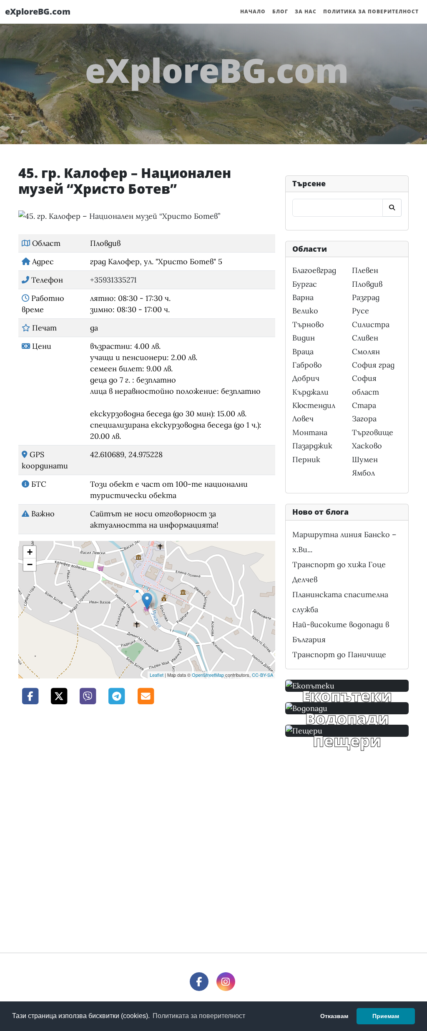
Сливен (365, 338)
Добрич (305, 378)
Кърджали (310, 392)
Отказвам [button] (334, 1016)
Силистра (370, 324)
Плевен (365, 270)
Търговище (372, 432)
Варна (303, 297)
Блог (280, 11)
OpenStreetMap (208, 674)
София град (373, 365)
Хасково (367, 445)
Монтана (309, 432)
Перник (306, 459)
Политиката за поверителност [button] (199, 1015)
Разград (365, 297)
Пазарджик (312, 445)
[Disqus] (146, 827)
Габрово (307, 365)
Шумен (365, 459)
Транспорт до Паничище (339, 654)
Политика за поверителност (371, 11)
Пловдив (367, 284)
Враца (303, 351)
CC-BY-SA (262, 674)
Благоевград (314, 270)
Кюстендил (313, 405)
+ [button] (30, 552)
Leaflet (156, 674)
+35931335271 (113, 280)
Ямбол (363, 473)
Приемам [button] (385, 1016)
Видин (303, 338)
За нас (305, 11)
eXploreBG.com (37, 11)
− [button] (30, 564)
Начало (253, 11)
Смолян (366, 351)
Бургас (304, 284)
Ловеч (303, 418)
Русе (360, 310)
